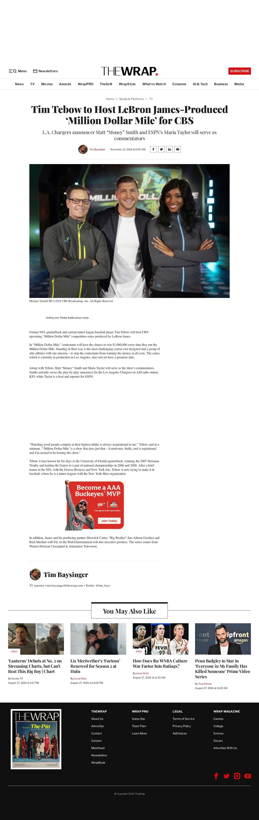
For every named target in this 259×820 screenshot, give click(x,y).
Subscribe (239, 71)
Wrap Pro (140, 711)
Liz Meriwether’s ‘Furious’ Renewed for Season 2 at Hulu (95, 666)
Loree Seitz (80, 678)
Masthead (97, 748)
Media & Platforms (131, 99)
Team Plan (139, 726)
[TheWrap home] (129, 71)
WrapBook (98, 762)
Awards (65, 84)
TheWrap (99, 711)
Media (239, 84)
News (19, 84)
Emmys (218, 733)
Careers (96, 740)
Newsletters (48, 71)
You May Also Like (129, 610)
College (218, 726)
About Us (97, 718)
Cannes (218, 718)
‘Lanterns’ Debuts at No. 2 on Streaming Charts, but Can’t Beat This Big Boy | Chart (35, 666)
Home (110, 99)
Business (221, 84)
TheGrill (106, 84)
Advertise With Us (225, 748)
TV (32, 84)
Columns (179, 84)
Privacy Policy (182, 726)
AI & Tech (200, 84)
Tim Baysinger (97, 149)
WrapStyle (127, 84)
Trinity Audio (67, 317)
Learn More (139, 733)
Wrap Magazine (226, 711)
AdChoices (180, 733)
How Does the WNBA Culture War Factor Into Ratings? (160, 663)
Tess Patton (205, 683)
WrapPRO (85, 84)
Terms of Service (184, 718)
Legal (178, 711)
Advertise (97, 726)
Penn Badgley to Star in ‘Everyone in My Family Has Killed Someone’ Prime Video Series (222, 668)
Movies (47, 84)
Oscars (218, 740)
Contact (96, 733)
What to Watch (154, 84)
